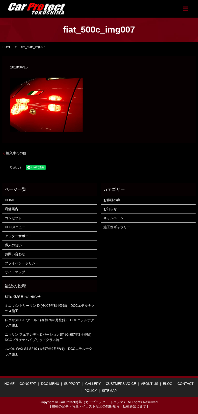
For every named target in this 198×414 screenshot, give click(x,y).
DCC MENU (50, 384)
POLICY (91, 391)
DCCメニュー (15, 227)
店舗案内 (11, 209)
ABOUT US (149, 384)
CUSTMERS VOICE (121, 384)
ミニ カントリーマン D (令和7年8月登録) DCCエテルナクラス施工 (50, 308)
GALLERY (93, 384)
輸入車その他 (16, 153)
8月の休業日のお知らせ (23, 297)
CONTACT (185, 384)
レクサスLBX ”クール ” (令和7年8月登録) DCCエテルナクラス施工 (49, 322)
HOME (6, 47)
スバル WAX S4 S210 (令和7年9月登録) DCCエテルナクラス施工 (48, 351)
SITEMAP (109, 391)
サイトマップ (15, 272)
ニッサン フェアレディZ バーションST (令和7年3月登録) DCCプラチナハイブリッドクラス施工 (50, 337)
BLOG (167, 384)
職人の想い (13, 245)
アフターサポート (18, 236)
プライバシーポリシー (22, 263)
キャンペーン (113, 218)
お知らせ (110, 209)
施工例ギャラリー (116, 227)
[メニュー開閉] (185, 9)
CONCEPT (28, 384)
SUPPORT (72, 384)
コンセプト (13, 218)
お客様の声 (111, 200)
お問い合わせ (15, 254)
